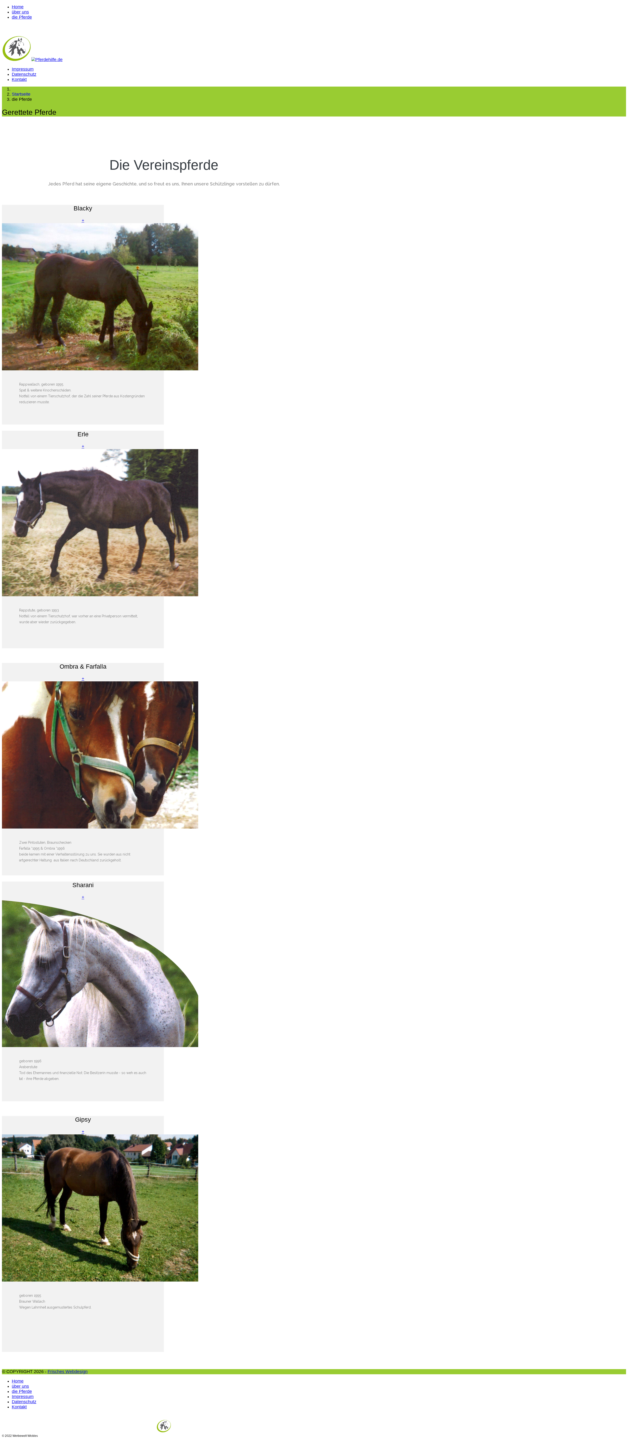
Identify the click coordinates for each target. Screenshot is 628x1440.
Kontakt (19, 79)
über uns (20, 12)
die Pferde (22, 17)
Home (18, 6)
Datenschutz (24, 74)
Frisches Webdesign (68, 1371)
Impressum (23, 69)
